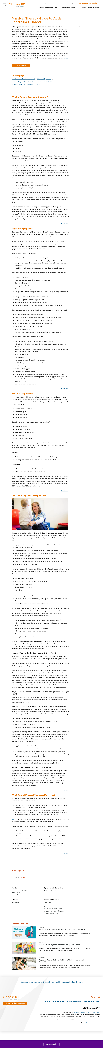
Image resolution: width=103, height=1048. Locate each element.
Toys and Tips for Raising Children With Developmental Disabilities (61, 961)
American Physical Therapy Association (86, 1012)
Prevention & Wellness (90, 7)
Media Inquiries (92, 1001)
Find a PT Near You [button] (21, 65)
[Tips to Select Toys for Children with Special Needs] (24, 948)
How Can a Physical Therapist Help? (40, 82)
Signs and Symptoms (44, 79)
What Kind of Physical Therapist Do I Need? (26, 85)
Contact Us (58, 1001)
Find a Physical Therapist (87, 3)
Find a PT (15, 819)
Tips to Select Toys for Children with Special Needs (59, 945)
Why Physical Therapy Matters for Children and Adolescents (63, 929)
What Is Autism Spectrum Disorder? (23, 79)
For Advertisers (74, 1001)
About (48, 1001)
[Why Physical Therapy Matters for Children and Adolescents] (24, 932)
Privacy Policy (86, 1022)
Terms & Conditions (74, 1022)
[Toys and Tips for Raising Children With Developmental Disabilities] (24, 963)
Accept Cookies (51, 1044)
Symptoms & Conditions (48, 7)
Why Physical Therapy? (69, 7)
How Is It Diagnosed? (18, 82)
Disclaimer (96, 1022)
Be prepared (18, 839)
